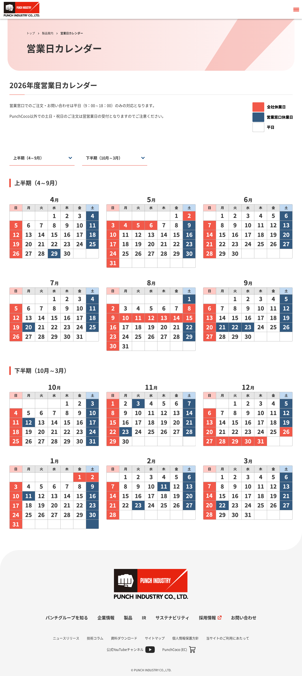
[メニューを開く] (296, 9)
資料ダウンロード (124, 638)
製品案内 (47, 33)
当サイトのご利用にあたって (227, 638)
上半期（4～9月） (28, 158)
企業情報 (105, 618)
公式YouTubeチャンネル (125, 649)
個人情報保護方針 (185, 638)
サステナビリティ (172, 618)
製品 (128, 618)
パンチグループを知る (67, 618)
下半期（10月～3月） (104, 158)
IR (144, 618)
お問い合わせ (243, 618)
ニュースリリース (66, 638)
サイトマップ (155, 638)
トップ (30, 33)
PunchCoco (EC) (174, 649)
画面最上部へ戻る (282, 572)
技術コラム (95, 638)
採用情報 (207, 618)
